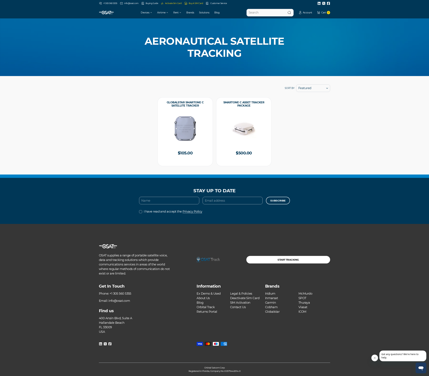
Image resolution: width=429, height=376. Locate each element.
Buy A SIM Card (196, 3)
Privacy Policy (192, 211)
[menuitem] (144, 12)
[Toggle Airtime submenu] (168, 12)
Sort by (289, 88)
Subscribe (278, 200)
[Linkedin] (319, 3)
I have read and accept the (173, 211)
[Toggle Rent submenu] (181, 12)
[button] (305, 12)
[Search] (289, 12)
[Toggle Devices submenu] (152, 12)
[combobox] (270, 12)
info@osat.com (131, 3)
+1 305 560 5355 (110, 3)
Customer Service (218, 3)
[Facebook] (328, 3)
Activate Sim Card (173, 3)
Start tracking (288, 259)
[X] (323, 3)
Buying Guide (152, 3)
